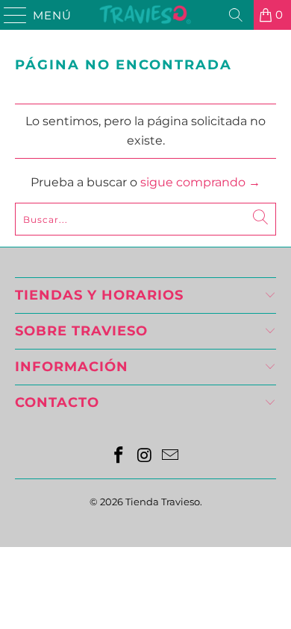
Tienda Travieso (162, 502)
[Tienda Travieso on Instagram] (145, 456)
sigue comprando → (200, 182)
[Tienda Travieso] (146, 15)
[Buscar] (236, 15)
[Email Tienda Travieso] (171, 456)
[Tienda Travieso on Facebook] (118, 456)
